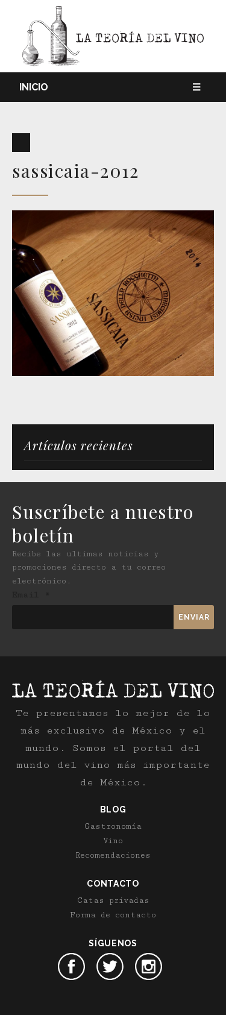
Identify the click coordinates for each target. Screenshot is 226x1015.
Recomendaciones (113, 855)
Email (31, 595)
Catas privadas (113, 900)
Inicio (33, 87)
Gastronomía (113, 826)
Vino (113, 841)
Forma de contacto (113, 915)
